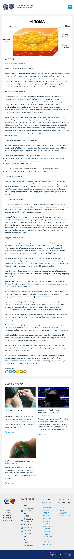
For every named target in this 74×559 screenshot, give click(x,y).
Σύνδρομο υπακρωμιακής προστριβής (20, 461)
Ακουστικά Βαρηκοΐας (13, 410)
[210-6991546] (26, 533)
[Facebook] (6, 371)
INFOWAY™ (67, 554)
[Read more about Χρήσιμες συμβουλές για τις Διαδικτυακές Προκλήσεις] (53, 397)
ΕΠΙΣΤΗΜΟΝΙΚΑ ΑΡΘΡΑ (20, 63)
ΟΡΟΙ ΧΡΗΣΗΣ (64, 508)
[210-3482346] (26, 531)
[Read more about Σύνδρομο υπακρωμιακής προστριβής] (20, 448)
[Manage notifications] (69, 555)
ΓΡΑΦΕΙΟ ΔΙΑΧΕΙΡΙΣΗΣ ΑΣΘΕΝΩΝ (47, 526)
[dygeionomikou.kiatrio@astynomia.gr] (28, 542)
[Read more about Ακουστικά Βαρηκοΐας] (20, 397)
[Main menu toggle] (70, 7)
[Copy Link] (17, 371)
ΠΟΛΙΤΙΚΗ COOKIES (64, 515)
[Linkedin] (14, 371)
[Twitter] (10, 371)
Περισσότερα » (10, 432)
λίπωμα (9, 74)
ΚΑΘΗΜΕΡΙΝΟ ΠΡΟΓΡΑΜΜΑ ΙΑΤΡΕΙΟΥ (46, 510)
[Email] (21, 371)
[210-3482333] (26, 527)
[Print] (25, 371)
